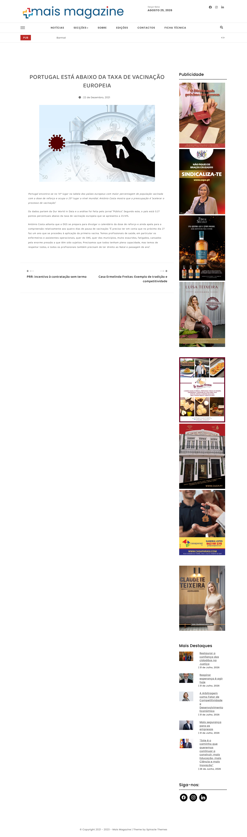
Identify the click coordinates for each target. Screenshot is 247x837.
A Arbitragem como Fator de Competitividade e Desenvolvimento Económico (211, 702)
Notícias (57, 27)
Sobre (102, 27)
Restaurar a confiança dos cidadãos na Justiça (209, 659)
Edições (122, 27)
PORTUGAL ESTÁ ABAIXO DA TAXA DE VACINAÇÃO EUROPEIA (97, 81)
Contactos (146, 27)
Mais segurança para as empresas (210, 726)
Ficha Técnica (175, 27)
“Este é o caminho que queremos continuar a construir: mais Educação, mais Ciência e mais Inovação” (210, 753)
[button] (222, 38)
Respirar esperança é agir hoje (211, 678)
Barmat (61, 37)
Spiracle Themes (156, 829)
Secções (80, 27)
